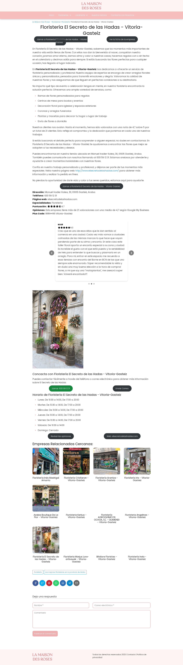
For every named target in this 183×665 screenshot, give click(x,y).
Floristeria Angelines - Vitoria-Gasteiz (137, 487)
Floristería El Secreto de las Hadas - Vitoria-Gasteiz (46, 530)
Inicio (51, 15)
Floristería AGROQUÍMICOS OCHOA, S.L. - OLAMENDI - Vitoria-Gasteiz (106, 489)
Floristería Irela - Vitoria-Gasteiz (137, 529)
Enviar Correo (122, 359)
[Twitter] (42, 554)
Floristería (38, 543)
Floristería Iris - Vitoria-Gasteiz (137, 450)
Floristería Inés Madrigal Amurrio (46, 450)
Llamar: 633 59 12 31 (61, 359)
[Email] (77, 554)
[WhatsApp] (56, 554)
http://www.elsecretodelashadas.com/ (97, 170)
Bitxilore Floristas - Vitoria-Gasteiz (106, 529)
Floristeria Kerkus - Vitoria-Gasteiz (76, 487)
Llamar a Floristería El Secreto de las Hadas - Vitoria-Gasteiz (91, 186)
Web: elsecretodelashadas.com (122, 407)
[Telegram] (70, 554)
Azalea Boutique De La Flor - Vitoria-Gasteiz (46, 487)
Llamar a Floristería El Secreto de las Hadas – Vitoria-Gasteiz (62, 41)
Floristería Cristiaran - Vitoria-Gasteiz (76, 450)
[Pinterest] (49, 554)
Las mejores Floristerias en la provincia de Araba (65, 543)
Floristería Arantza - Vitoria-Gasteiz (107, 450)
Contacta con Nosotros (122, 15)
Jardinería (80, 15)
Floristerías (63, 15)
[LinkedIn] (63, 554)
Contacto (131, 626)
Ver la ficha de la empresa (122, 39)
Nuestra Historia (99, 15)
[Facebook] (35, 554)
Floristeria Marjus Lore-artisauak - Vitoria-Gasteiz (76, 530)
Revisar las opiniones (61, 407)
